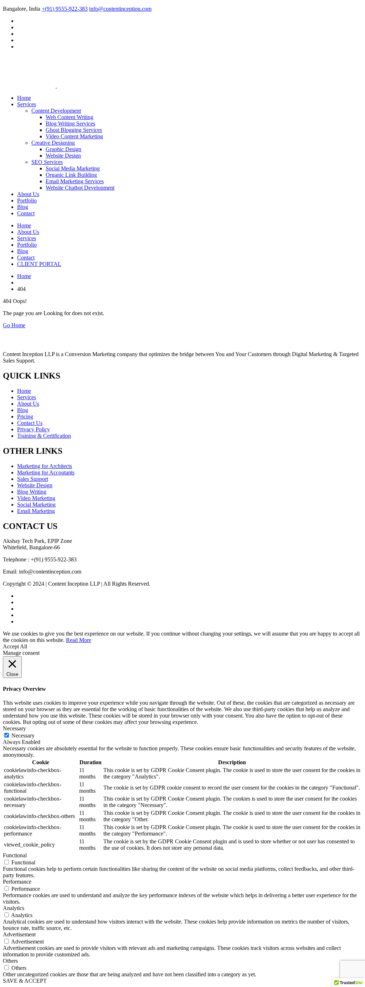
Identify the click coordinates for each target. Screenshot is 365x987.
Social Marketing (36, 505)
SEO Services (47, 162)
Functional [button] (15, 855)
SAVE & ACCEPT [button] (25, 981)
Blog (22, 207)
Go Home (14, 325)
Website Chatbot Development (80, 188)
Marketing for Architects (44, 466)
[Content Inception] (29, 69)
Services (26, 104)
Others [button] (10, 961)
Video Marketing (36, 498)
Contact (26, 213)
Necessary (23, 735)
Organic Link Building (71, 175)
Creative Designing (53, 143)
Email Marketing (36, 511)
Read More (78, 640)
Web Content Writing (69, 117)
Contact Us (29, 423)
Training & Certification (44, 436)
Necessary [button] (14, 728)
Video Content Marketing (74, 136)
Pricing (25, 416)
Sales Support (32, 479)
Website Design (63, 156)
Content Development (56, 111)
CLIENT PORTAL (39, 264)
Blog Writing (31, 492)
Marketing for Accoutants (45, 472)
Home (24, 98)
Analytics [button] (13, 908)
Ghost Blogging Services (74, 130)
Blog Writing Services (70, 123)
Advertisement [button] (19, 934)
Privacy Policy (33, 429)
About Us (28, 194)
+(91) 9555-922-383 (65, 9)
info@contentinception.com (120, 9)
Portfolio (27, 200)
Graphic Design (63, 149)
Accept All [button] (15, 646)
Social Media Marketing (73, 168)
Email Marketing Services (75, 181)
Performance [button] (17, 882)
